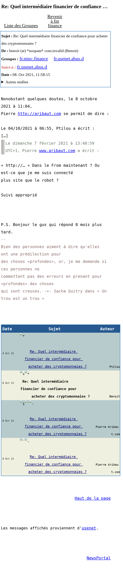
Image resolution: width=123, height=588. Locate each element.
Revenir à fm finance (54, 21)
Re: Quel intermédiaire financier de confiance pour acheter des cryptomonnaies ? (56, 359)
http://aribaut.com (39, 113)
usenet (89, 528)
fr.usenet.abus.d (69, 58)
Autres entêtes (16, 82)
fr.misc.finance (34, 58)
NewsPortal (99, 558)
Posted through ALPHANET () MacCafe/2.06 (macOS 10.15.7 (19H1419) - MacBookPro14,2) (48, 83)
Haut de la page (93, 498)
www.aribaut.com (57, 150)
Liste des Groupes (21, 25)
